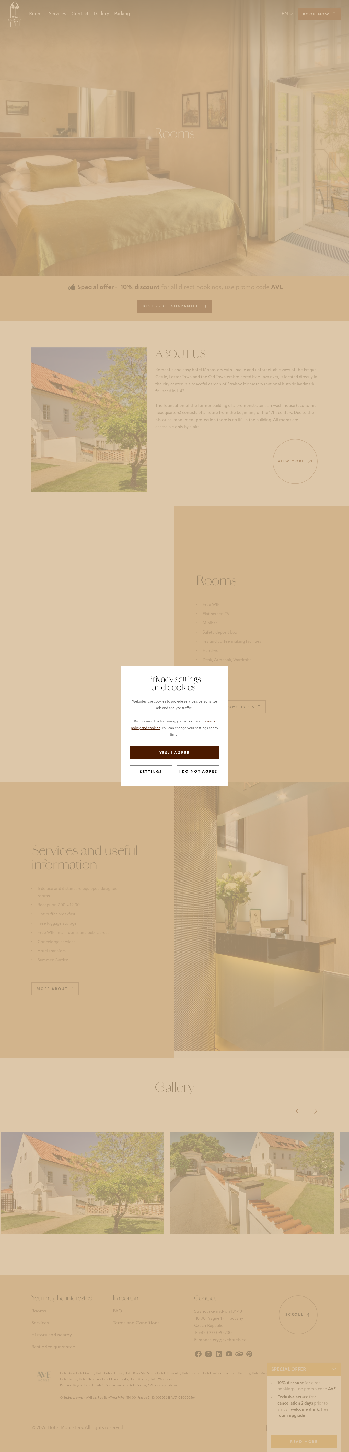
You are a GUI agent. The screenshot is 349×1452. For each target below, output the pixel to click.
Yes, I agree (174, 753)
